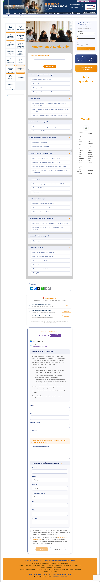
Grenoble (90, 148)
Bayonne (90, 137)
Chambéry (81, 144)
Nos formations (19, 13)
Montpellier (90, 156)
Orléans (90, 162)
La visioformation (52, 13)
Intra (79, 44)
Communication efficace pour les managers (45, 127)
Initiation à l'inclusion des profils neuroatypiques (46, 162)
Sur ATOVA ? (81, 92)
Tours (80, 175)
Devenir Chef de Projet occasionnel (42, 188)
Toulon (80, 173)
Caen (89, 141)
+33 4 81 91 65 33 (38, 341)
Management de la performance (41, 88)
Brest (80, 141)
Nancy (89, 158)
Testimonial (67, 13)
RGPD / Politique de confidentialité (59, 574)
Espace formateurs (89, 12)
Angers (81, 136)
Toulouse (90, 173)
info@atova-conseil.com (40, 346)
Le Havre (81, 150)
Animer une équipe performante (41, 79)
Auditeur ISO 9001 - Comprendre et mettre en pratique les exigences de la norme (49, 104)
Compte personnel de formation (86, 89)
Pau (89, 164)
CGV (44, 574)
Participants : (81, 36)
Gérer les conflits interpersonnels (42, 131)
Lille (80, 152)
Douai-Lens (91, 146)
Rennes (81, 167)
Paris (80, 164)
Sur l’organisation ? (83, 99)
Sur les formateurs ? (83, 113)
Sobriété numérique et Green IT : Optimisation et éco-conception (48, 228)
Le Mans (90, 150)
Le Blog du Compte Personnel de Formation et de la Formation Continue (86, 59)
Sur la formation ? (83, 96)
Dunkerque (81, 148)
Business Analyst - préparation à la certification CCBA (48, 184)
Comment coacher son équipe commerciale (45, 84)
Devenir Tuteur (37, 265)
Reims (89, 165)
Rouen (89, 167)
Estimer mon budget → (86, 49)
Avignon (81, 137)
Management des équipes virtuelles (42, 92)
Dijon (80, 146)
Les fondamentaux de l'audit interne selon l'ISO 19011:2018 (49, 115)
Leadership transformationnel (41, 208)
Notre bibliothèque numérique (86, 68)
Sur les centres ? (82, 103)
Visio (88, 44)
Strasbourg (90, 170)
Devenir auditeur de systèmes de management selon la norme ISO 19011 (50, 110)
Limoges (90, 152)
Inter (84, 44)
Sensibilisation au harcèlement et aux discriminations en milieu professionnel (50, 171)
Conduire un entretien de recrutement (43, 252)
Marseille (90, 154)
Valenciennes (91, 175)
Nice (89, 160)
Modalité (79, 43)
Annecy (90, 136)
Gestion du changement (39, 142)
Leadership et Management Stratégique (43, 203)
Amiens (90, 133)
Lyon (80, 154)
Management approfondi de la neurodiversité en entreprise (49, 166)
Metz (80, 156)
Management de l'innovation (40, 146)
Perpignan (81, 165)
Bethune (81, 139)
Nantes (80, 160)
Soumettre (42, 549)
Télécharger (66, 305)
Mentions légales (35, 574)
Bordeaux (90, 139)
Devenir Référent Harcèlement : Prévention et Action (47, 158)
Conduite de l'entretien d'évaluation (42, 256)
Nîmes (80, 162)
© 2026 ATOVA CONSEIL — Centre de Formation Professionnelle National (50, 561)
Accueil (5, 16)
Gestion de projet (37, 192)
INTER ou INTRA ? (83, 110)
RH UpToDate (36, 273)
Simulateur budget (35, 13)
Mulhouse (81, 158)
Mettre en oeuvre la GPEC (40, 269)
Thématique (80, 31)
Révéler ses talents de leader (41, 212)
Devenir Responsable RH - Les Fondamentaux (45, 261)
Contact (76, 13)
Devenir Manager (37, 241)
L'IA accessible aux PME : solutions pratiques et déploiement (50, 223)
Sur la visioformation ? (84, 106)
